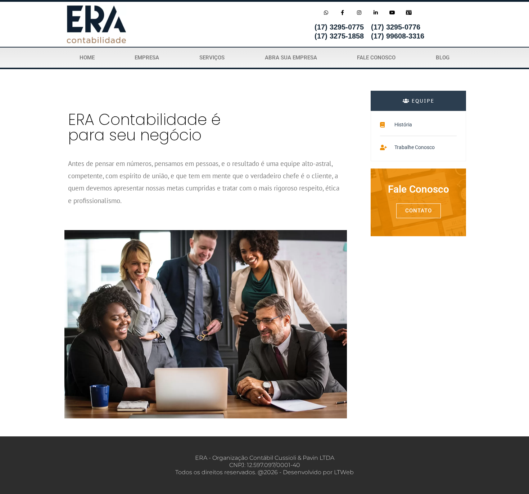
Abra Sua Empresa (291, 57)
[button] (418, 101)
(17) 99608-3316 (397, 36)
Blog (442, 57)
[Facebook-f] (342, 12)
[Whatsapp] (326, 12)
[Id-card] (409, 12)
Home (87, 57)
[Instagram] (359, 12)
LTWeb (344, 472)
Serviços (212, 57)
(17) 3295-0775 (339, 27)
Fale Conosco (376, 57)
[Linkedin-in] (376, 12)
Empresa (147, 57)
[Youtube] (392, 12)
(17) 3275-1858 (339, 36)
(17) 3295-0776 (395, 27)
